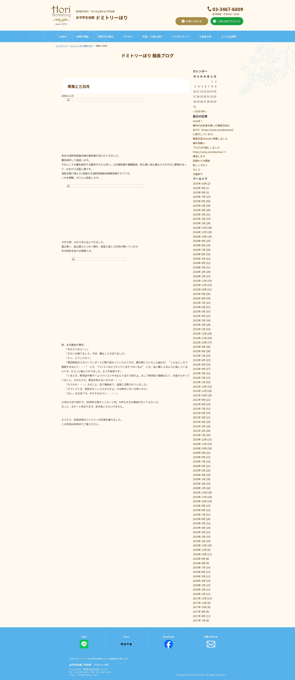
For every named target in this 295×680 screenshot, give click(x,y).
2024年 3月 (199, 267)
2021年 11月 (200, 391)
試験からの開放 (201, 160)
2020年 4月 (199, 475)
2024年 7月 (199, 249)
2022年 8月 (199, 351)
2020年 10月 (200, 448)
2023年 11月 (200, 285)
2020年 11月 (200, 444)
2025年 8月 (199, 192)
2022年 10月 (200, 342)
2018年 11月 (200, 550)
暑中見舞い (199, 143)
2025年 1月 (199, 223)
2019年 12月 (200, 492)
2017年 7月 (199, 620)
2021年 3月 (199, 426)
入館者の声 (205, 36)
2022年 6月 (199, 360)
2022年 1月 (199, 382)
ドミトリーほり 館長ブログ (82, 45)
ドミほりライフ (180, 36)
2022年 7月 (199, 355)
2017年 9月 (199, 611)
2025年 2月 (199, 219)
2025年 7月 (199, 196)
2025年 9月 (199, 188)
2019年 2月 (199, 536)
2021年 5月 (199, 417)
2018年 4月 (199, 581)
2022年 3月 (199, 373)
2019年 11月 (200, 497)
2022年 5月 (199, 364)
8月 (203, 111)
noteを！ (198, 121)
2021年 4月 (199, 422)
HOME (63, 36)
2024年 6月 (199, 254)
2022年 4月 (199, 369)
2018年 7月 (199, 567)
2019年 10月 (200, 501)
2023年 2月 (199, 324)
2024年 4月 (199, 263)
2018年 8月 (199, 563)
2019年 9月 (199, 505)
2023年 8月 (199, 298)
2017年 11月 (200, 603)
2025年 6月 (199, 201)
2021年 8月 (199, 404)
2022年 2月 (199, 377)
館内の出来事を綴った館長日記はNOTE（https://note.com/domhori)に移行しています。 (213, 130)
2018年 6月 (199, 572)
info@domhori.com (88, 674)
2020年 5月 (199, 470)
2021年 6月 (199, 413)
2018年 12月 (200, 545)
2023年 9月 (199, 294)
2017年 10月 (200, 607)
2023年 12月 (200, 280)
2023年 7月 (199, 303)
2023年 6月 (199, 307)
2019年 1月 (199, 541)
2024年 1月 (199, 276)
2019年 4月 (199, 528)
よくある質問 (228, 36)
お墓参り (198, 174)
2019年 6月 (199, 519)
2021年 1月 (199, 435)
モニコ (196, 169)
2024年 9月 (199, 241)
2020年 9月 (199, 453)
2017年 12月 (200, 598)
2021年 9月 (199, 400)
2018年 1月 (199, 594)
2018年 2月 (199, 589)
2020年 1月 (199, 488)
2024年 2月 (199, 272)
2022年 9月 (199, 347)
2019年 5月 (199, 523)
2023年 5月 (199, 311)
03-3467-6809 (227, 9)
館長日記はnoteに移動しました (210, 138)
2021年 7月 (199, 408)
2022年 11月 (200, 338)
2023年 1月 (199, 329)
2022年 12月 (200, 333)
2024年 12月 (200, 227)
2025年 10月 (200, 183)
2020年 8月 (199, 457)
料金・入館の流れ (152, 36)
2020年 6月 (199, 466)
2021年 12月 (200, 386)
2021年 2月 (199, 430)
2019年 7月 (199, 514)
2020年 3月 (199, 479)
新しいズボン (200, 165)
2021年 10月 (200, 395)
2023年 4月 (199, 316)
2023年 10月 (200, 289)
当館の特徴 (82, 36)
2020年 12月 (200, 439)
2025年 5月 (199, 205)
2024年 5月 (199, 258)
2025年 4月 (199, 210)
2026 (197, 111)
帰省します (199, 156)
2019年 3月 (199, 532)
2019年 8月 (199, 510)
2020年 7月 (199, 461)
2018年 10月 (200, 554)
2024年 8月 (199, 245)
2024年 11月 (200, 232)
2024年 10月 (200, 236)
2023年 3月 (199, 320)
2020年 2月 (199, 483)
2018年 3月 (199, 585)
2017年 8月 (199, 616)
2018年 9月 (199, 558)
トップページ (61, 45)
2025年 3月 (199, 214)
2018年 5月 (199, 576)
